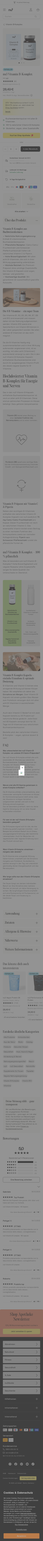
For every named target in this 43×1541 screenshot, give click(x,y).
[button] (22, 767)
